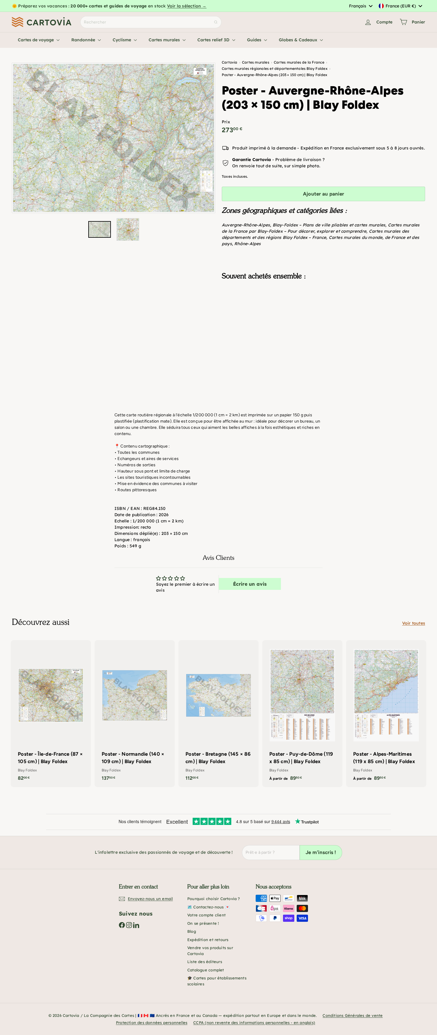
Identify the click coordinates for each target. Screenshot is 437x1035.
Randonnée (83, 39)
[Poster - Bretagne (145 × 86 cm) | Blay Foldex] (218, 713)
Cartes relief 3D (214, 39)
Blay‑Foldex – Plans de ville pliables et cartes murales (329, 225)
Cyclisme (122, 39)
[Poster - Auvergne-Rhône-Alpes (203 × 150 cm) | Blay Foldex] (323, 314)
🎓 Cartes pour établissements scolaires (216, 981)
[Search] (215, 22)
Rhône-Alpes (247, 243)
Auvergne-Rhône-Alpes (246, 225)
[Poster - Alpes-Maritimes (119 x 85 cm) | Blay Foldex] (386, 713)
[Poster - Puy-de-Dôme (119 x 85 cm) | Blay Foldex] (302, 713)
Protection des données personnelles (151, 1022)
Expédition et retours (207, 939)
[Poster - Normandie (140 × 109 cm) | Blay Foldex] (135, 713)
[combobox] (360, 6)
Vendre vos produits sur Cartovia (210, 950)
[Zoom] (113, 138)
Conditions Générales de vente (353, 1015)
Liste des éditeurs (204, 961)
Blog (191, 931)
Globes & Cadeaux (298, 39)
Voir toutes (413, 623)
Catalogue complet (205, 970)
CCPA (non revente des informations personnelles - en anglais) (254, 1022)
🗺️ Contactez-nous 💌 (208, 907)
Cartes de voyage (36, 39)
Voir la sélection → (187, 6)
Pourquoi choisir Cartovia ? (213, 898)
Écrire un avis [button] (250, 584)
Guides (254, 39)
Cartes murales (165, 39)
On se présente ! (203, 923)
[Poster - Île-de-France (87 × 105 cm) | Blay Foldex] (51, 713)
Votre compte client (206, 915)
